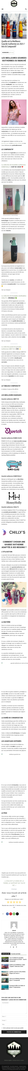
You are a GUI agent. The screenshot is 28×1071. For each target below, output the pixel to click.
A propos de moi (16, 1060)
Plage (3, 989)
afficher (11, 52)
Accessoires (8, 12)
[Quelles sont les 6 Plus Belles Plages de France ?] (5, 973)
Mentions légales (8, 1060)
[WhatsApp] (14, 913)
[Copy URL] (17, 913)
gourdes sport (5, 143)
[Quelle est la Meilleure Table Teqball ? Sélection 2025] (5, 966)
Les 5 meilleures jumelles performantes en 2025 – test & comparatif (17, 959)
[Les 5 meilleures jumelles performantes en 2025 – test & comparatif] (5, 959)
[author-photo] (14, 928)
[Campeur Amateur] (14, 3)
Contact (22, 1060)
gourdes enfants (17, 143)
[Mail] (14, 947)
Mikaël (14, 930)
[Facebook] (7, 913)
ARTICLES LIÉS (5, 953)
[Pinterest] (10, 913)
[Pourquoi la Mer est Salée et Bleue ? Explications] (5, 987)
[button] (2, 9)
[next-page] (5, 993)
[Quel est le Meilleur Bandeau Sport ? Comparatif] (5, 980)
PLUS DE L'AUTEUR (15, 953)
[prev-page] (2, 993)
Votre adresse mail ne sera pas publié (13, 1028)
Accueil (2, 12)
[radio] (8, 902)
